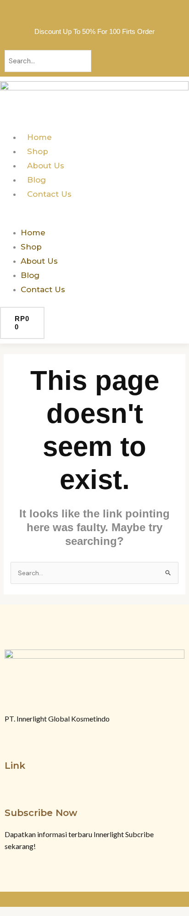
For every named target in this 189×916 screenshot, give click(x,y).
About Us (45, 165)
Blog (36, 179)
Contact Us (49, 194)
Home (39, 137)
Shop (37, 151)
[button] (94, 219)
